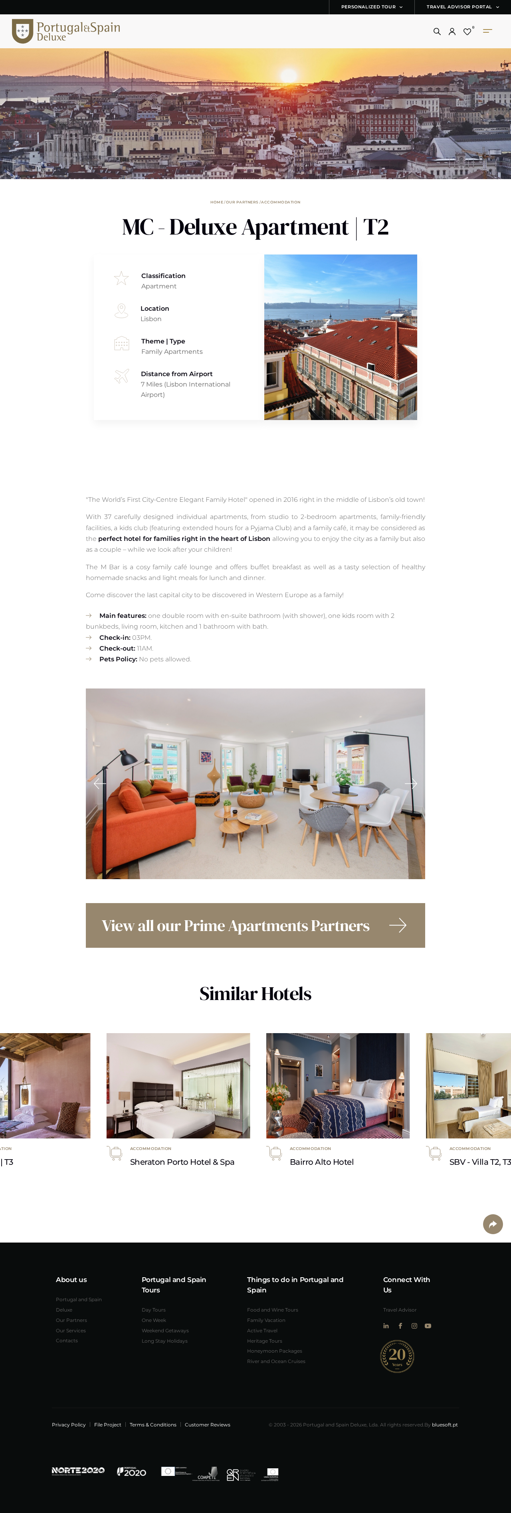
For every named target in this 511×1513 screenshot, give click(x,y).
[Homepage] (54, 31)
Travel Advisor (400, 1309)
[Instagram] (414, 1326)
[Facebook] (400, 1326)
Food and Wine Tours (272, 1309)
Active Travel (262, 1330)
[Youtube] (428, 1326)
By (441, 1424)
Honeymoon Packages (274, 1350)
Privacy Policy (69, 1424)
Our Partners (242, 201)
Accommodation (281, 201)
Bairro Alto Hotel (322, 1161)
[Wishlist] (467, 31)
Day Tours (154, 1309)
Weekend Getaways (165, 1330)
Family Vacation (266, 1320)
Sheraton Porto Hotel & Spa (182, 1161)
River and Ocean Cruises (276, 1361)
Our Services (71, 1330)
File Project (107, 1424)
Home (216, 201)
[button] (437, 31)
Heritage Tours (264, 1340)
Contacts (67, 1340)
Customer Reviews (207, 1424)
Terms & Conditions (153, 1424)
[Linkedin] (386, 1325)
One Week (154, 1320)
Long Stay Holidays (165, 1340)
